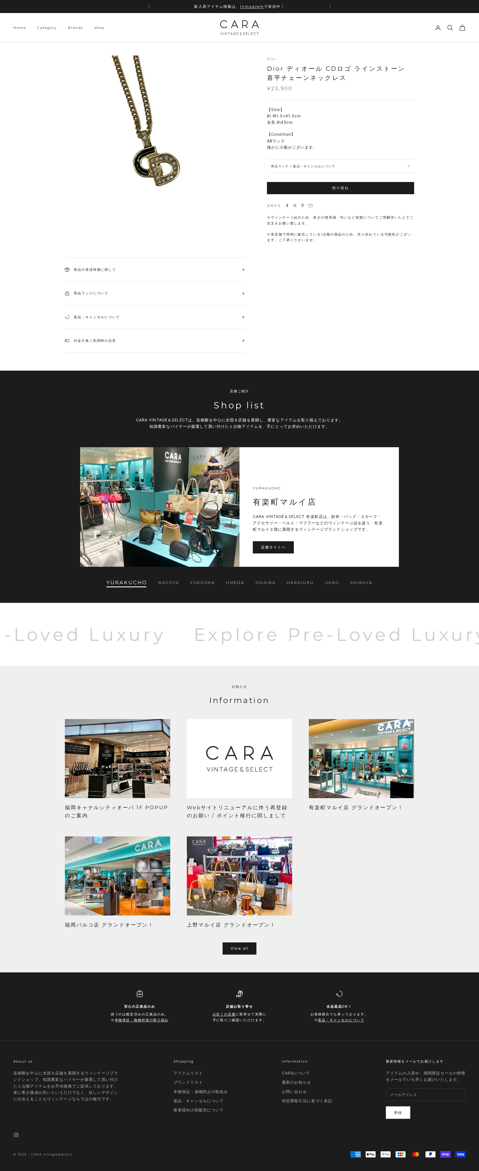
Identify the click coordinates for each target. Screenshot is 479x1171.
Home (19, 28)
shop (99, 28)
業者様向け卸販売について (199, 1109)
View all (240, 948)
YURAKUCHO (126, 582)
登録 (398, 1112)
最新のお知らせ (296, 1082)
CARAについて (296, 1073)
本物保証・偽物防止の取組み (201, 1091)
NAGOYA (168, 582)
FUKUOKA (202, 582)
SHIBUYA (361, 582)
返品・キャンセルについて (341, 1020)
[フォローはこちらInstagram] (16, 1135)
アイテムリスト (188, 1073)
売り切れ (340, 188)
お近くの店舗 (224, 1014)
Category (47, 28)
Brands (75, 28)
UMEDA (235, 582)
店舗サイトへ (273, 547)
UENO (332, 582)
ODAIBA (266, 582)
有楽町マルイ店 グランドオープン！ (356, 808)
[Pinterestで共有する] (302, 205)
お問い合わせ (294, 1091)
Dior (271, 59)
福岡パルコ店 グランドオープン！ (109, 925)
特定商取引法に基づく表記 (307, 1100)
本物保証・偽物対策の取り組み (142, 1020)
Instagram (252, 3)
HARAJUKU (300, 582)
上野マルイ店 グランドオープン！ (231, 925)
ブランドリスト (188, 1082)
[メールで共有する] (310, 205)
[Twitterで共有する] (295, 205)
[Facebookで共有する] (287, 205)
